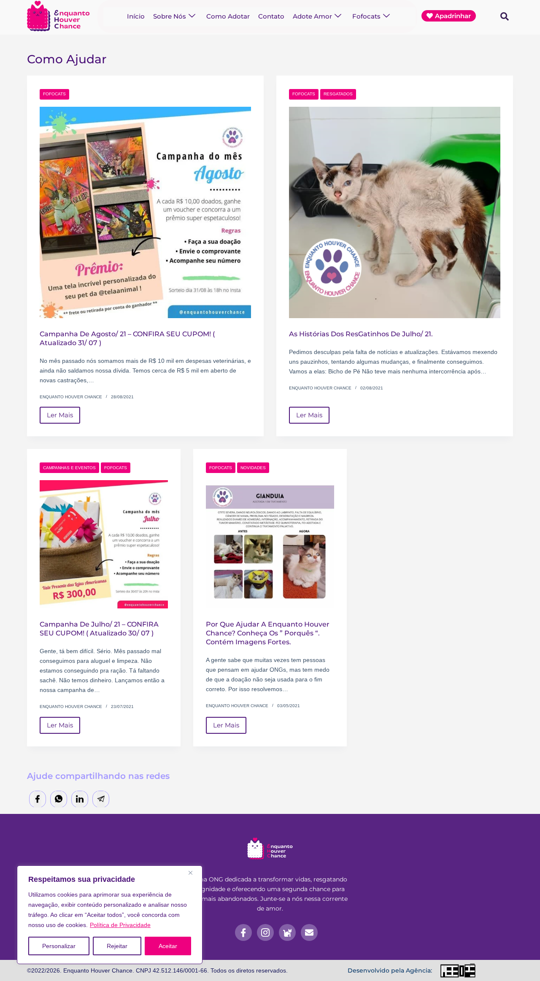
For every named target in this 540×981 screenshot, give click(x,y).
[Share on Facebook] (37, 799)
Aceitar (168, 946)
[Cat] (287, 932)
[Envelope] (309, 932)
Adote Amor (312, 16)
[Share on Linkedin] (80, 799)
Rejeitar (117, 946)
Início (136, 16)
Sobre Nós (169, 16)
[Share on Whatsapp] (58, 799)
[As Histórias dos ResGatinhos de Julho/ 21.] (394, 212)
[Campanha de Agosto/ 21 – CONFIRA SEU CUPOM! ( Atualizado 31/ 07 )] (145, 212)
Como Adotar (228, 16)
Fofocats (366, 16)
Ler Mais (63, 413)
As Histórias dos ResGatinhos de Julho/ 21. (361, 334)
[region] (109, 914)
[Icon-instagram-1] (265, 932)
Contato (271, 16)
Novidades (253, 467)
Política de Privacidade (120, 925)
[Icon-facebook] (243, 932)
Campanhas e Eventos (69, 467)
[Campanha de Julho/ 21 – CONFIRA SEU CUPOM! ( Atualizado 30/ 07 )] (104, 544)
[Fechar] (194, 872)
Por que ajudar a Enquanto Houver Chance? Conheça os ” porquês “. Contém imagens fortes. (267, 633)
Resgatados (338, 94)
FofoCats (54, 94)
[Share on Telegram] (101, 799)
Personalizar (59, 946)
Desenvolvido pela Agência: (390, 970)
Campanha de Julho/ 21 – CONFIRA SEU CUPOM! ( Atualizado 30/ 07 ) (99, 628)
